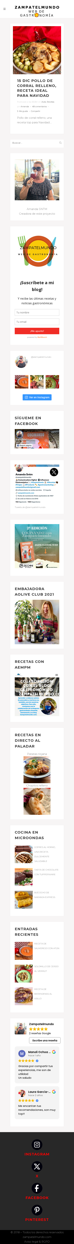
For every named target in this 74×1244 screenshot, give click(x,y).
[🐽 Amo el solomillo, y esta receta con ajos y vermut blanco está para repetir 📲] (52, 382)
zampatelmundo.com (37, 1237)
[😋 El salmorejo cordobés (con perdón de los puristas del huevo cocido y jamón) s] (21, 382)
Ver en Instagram (39, 397)
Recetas (50, 102)
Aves (43, 102)
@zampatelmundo (41, 357)
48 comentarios (39, 106)
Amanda (25, 106)
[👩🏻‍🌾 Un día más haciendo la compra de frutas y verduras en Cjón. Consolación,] (37, 382)
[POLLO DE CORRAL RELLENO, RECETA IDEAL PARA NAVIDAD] (37, 50)
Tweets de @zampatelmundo (30, 507)
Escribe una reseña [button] (45, 1040)
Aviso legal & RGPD (37, 1241)
